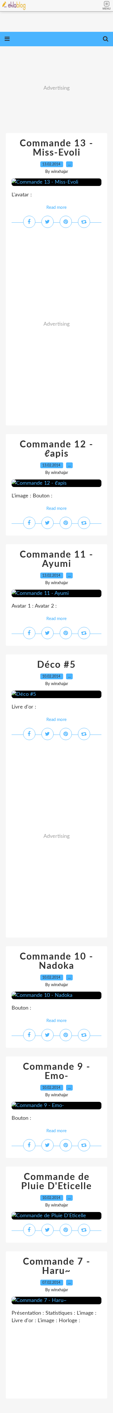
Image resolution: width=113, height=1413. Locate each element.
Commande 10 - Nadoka (56, 961)
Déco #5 (56, 664)
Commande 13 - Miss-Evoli (56, 148)
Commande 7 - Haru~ (56, 1266)
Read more (56, 207)
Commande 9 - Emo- (56, 1071)
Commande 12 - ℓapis (56, 449)
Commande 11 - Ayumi (56, 559)
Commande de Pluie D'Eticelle (56, 1181)
